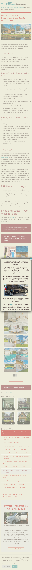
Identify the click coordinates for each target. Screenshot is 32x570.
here (11, 304)
